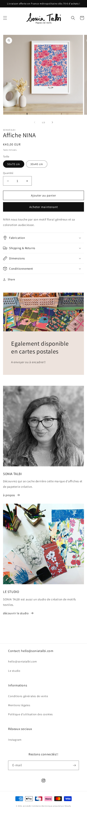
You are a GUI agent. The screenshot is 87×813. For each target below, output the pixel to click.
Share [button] (11, 279)
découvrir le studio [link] (16, 613)
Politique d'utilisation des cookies (30, 714)
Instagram (14, 739)
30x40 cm (36, 164)
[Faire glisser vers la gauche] (34, 122)
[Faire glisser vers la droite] (52, 122)
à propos (9, 495)
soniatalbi (27, 806)
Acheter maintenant (43, 207)
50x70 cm (13, 164)
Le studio (14, 671)
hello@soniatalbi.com (22, 661)
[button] (5, 18)
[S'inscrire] (74, 765)
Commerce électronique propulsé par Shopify (51, 806)
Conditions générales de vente (28, 696)
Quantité (8, 173)
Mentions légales (19, 705)
